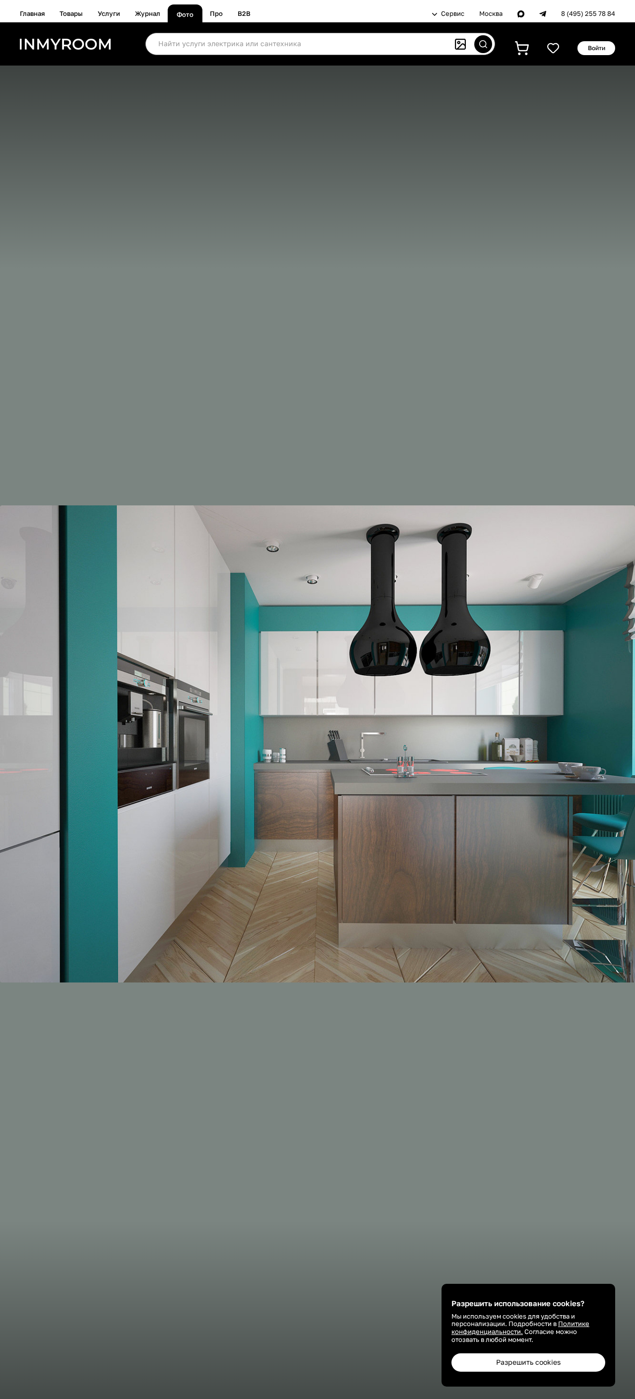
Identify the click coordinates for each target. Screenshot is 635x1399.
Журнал (147, 13)
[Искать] (483, 44)
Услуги (109, 13)
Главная (32, 13)
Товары (71, 13)
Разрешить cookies (528, 1362)
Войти (596, 48)
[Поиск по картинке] (460, 44)
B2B (244, 13)
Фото (185, 14)
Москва (491, 13)
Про (216, 13)
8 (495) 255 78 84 (588, 13)
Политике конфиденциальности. (520, 1327)
